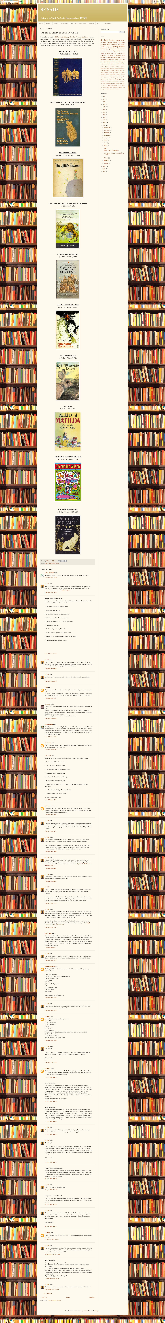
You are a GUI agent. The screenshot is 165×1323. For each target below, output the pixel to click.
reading (102, 89)
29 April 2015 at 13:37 (51, 1226)
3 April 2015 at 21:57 (51, 868)
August (106, 138)
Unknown (47, 1016)
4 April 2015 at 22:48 (51, 997)
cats (102, 65)
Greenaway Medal (116, 76)
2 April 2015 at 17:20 (51, 578)
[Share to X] (63, 561)
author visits (120, 40)
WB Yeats (107, 85)
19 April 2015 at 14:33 (51, 1162)
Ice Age (109, 78)
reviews (122, 48)
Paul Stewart (103, 81)
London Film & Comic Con (117, 59)
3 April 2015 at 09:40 (51, 737)
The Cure (111, 61)
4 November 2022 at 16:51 (52, 1289)
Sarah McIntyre (49, 573)
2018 (104, 117)
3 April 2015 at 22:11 (51, 927)
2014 (104, 166)
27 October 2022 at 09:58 (52, 1278)
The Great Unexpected (106, 83)
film (111, 87)
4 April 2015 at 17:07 (51, 960)
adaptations (103, 55)
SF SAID (49, 9)
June (105, 143)
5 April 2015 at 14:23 (51, 1010)
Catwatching (112, 74)
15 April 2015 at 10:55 (51, 1121)
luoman (86, 1311)
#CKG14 (123, 66)
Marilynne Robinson (105, 79)
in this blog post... (66, 590)
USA (123, 53)
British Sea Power (113, 72)
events (123, 52)
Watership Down (108, 63)
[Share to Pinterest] (66, 561)
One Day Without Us (120, 79)
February (107, 160)
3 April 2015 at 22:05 (51, 903)
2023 (104, 104)
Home (41, 23)
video (107, 89)
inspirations (104, 48)
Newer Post (44, 1297)
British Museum (104, 72)
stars (105, 89)
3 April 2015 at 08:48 (51, 668)
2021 (104, 109)
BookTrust (119, 53)
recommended (117, 55)
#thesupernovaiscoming (118, 46)
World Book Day (113, 48)
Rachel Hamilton (50, 966)
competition (104, 52)
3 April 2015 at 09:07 (51, 698)
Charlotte (47, 704)
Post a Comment (47, 1293)
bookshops (122, 63)
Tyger (55, 23)
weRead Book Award (113, 89)
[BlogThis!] (61, 561)
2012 (104, 171)
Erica (46, 687)
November (107, 130)
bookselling (116, 63)
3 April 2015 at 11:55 (51, 800)
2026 (104, 96)
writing (117, 50)
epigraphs (105, 65)
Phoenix (91, 23)
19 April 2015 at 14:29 (51, 1134)
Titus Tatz (122, 83)
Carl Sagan (122, 72)
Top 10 (57, 563)
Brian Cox (122, 70)
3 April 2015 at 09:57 (51, 750)
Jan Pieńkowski (121, 78)
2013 (104, 169)
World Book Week (111, 53)
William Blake (121, 85)
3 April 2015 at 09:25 (51, 718)
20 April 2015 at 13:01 (51, 1179)
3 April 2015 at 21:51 (51, 831)
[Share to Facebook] (64, 561)
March (106, 158)
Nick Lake (112, 79)
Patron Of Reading (107, 50)
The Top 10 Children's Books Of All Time (114, 154)
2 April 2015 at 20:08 (51, 654)
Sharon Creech (119, 81)
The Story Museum (115, 83)
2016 (104, 122)
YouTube (103, 87)
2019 (104, 115)
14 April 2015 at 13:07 (51, 1077)
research (119, 65)
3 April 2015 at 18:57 (51, 814)
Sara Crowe (48, 756)
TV (124, 81)
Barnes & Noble (110, 70)
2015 (104, 125)
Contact (118, 74)
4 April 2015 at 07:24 (51, 947)
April (106, 148)
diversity (107, 87)
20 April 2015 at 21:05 (51, 1190)
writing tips (103, 53)
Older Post (91, 1297)
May (105, 145)
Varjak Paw (64, 23)
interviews (110, 52)
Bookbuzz (117, 70)
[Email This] (59, 561)
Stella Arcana (49, 806)
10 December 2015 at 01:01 (52, 1254)
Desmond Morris (104, 76)
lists (50, 563)
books (46, 563)
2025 (104, 99)
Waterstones (114, 85)
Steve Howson (49, 724)
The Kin (117, 61)
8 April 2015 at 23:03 (51, 1062)
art (108, 55)
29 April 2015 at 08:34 (51, 1204)
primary (103, 42)
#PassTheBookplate (105, 68)
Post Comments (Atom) (54, 1300)
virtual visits (115, 66)
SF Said (48, 23)
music (111, 55)
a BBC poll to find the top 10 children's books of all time (71, 37)
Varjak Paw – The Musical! (111, 150)
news (109, 65)
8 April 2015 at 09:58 (51, 1040)
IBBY (105, 78)
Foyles (110, 76)
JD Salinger (114, 78)
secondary (114, 44)
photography (114, 65)
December (107, 127)
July (105, 140)
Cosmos (123, 74)
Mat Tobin (48, 743)
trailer (106, 66)
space (123, 65)
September (107, 135)
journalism (115, 87)
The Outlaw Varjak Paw (78, 23)
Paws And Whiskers (111, 81)
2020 (104, 112)
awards (123, 50)
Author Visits (107, 23)
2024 (104, 102)
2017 (104, 120)
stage (102, 66)
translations (117, 52)
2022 (104, 107)
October (106, 132)
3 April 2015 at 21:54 (51, 851)
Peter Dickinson (105, 61)
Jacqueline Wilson (105, 59)
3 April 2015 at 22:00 (51, 881)
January (106, 163)
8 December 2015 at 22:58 (52, 1239)
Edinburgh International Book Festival (115, 57)
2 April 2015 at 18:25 (51, 592)
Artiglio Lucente (113, 68)
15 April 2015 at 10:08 (51, 1101)
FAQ (98, 23)
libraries (120, 87)
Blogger (97, 1311)
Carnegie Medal (105, 74)
